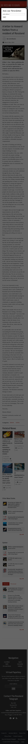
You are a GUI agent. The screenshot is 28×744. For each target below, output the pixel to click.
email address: (6, 14)
